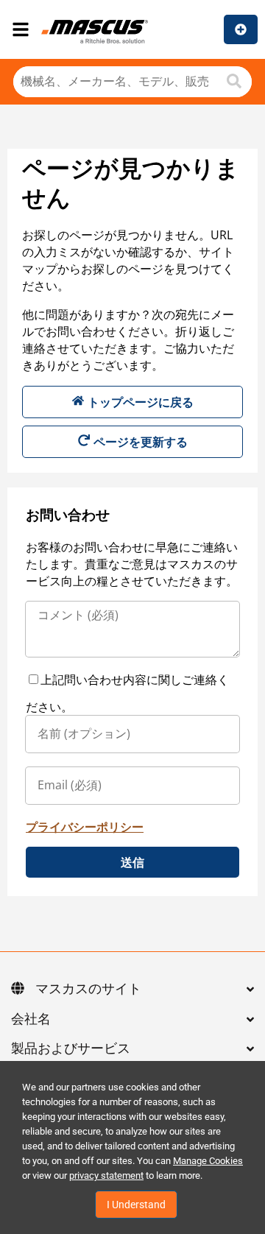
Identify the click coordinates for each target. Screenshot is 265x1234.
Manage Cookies (208, 1160)
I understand (136, 1204)
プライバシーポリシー (85, 827)
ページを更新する (140, 442)
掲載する (241, 29)
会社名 (31, 1019)
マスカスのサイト (88, 989)
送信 (132, 862)
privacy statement (106, 1175)
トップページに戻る (141, 402)
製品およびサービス (70, 1049)
